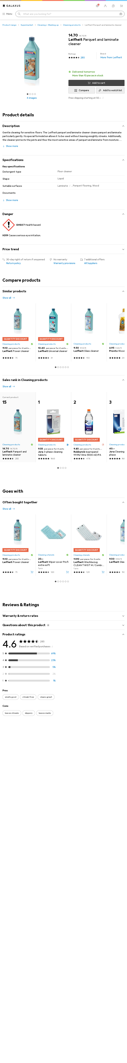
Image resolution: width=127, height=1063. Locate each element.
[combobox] (19, 730)
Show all (6, 297)
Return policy (13, 263)
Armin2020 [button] (16, 861)
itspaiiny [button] (14, 916)
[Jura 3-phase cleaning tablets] (53, 427)
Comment (12, 792)
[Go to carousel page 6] (68, 367)
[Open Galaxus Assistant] (113, 5)
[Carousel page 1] (55, 367)
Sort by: (6, 730)
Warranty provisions (64, 263)
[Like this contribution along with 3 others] (108, 741)
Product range (9, 25)
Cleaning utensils (46, 555)
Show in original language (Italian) (24, 895)
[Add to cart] (31, 572)
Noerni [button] (13, 805)
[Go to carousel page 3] (60, 367)
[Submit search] (19, 14)
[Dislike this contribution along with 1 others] (122, 807)
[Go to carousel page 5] (65, 367)
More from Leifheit (111, 56)
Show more (12, 146)
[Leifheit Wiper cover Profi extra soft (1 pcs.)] (53, 545)
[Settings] (97, 5)
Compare (84, 90)
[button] (96, 73)
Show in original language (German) (25, 784)
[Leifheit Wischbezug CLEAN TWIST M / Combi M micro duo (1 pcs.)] (89, 545)
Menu (9, 13)
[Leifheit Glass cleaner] (89, 332)
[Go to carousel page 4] (63, 367)
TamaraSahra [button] (17, 1009)
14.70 (73, 35)
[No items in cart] (121, 5)
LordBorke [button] (16, 739)
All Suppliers (90, 263)
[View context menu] (101, 741)
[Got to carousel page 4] (35, 94)
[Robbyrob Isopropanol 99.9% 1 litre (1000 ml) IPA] (89, 427)
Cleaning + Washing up (48, 25)
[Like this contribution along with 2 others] (108, 862)
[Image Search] (121, 14)
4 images (32, 97)
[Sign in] (105, 6)
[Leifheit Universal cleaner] (53, 332)
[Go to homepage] (11, 5)
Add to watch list (112, 90)
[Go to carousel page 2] (58, 367)
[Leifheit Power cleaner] (18, 332)
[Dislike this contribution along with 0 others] (122, 741)
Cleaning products (72, 25)
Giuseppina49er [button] (19, 960)
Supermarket (27, 25)
